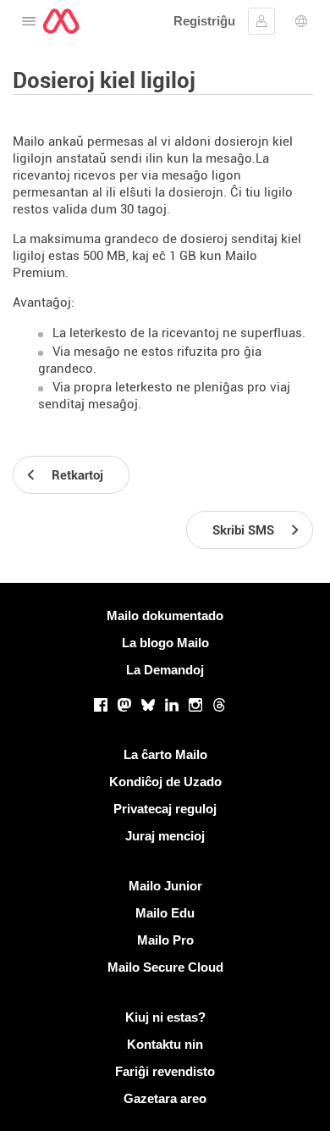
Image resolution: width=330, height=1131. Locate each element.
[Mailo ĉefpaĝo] (61, 21)
